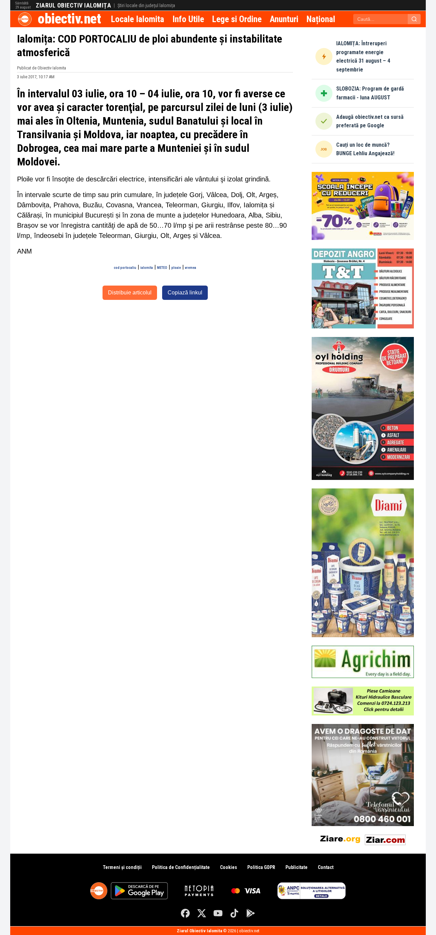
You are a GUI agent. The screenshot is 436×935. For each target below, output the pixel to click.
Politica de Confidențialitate (181, 867)
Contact (325, 867)
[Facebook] (185, 913)
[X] (201, 913)
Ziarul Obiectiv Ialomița (73, 5)
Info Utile (188, 19)
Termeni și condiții (122, 867)
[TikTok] (234, 913)
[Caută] (414, 19)
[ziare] (340, 838)
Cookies (228, 867)
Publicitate (296, 867)
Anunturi (284, 19)
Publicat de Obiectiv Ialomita (41, 67)
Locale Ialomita (137, 19)
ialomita (146, 268)
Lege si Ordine (237, 19)
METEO (162, 268)
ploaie (176, 268)
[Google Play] (250, 913)
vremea (190, 268)
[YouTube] (218, 913)
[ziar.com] (385, 838)
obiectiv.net (69, 19)
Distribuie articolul (130, 292)
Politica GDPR (261, 867)
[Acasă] (24, 19)
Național (321, 19)
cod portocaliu (125, 268)
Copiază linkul (185, 292)
